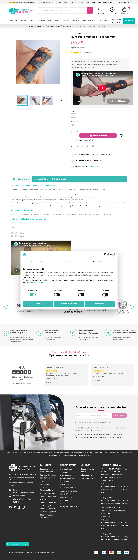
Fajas (42, 481)
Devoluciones (66, 469)
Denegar (38, 304)
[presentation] (6, 307)
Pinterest (93, 146)
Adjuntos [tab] (43, 179)
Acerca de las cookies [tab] (101, 262)
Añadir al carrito (98, 136)
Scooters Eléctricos (48, 493)
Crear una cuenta (88, 478)
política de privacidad (98, 428)
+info (108, 422)
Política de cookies (68, 488)
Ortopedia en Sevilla (68, 506)
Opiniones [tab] (61, 179)
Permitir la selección (69, 304)
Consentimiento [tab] (37, 262)
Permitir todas (100, 304)
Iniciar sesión (86, 475)
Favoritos (100, 13)
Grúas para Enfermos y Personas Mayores (48, 487)
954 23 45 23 (45, 2)
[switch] (57, 294)
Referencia (75, 33)
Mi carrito (124, 13)
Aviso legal (64, 472)
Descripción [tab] (24, 179)
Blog (62, 503)
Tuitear (87, 146)
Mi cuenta (112, 13)
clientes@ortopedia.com (67, 2)
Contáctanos (92, 166)
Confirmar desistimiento (17, 544)
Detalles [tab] (69, 262)
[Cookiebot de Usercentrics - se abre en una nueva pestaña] (105, 254)
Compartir (82, 146)
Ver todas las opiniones (22, 384)
